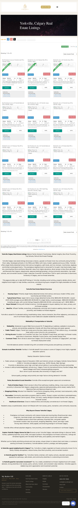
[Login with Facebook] (8, 40)
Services (28, 489)
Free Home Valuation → (67, 490)
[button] (57, 7)
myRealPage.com (41, 249)
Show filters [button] (73, 46)
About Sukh (62, 484)
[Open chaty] (73, 503)
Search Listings (29, 481)
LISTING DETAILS (6, 87)
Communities (29, 487)
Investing (28, 492)
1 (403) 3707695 (6, 94)
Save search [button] (64, 46)
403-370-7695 (45, 7)
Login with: (3, 39)
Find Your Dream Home (31, 478)
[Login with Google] (11, 40)
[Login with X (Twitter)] (14, 40)
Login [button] (31, 39)
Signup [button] (22, 39)
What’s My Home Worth (32, 484)
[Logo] (24, 7)
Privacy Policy (69, 498)
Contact (61, 487)
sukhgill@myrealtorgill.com (66, 482)
